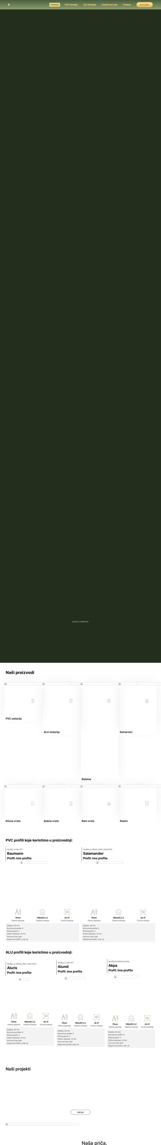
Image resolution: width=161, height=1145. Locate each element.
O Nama (127, 4)
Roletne (86, 779)
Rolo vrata (88, 821)
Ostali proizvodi (109, 4)
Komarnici (126, 732)
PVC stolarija (71, 4)
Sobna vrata (51, 821)
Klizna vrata (13, 821)
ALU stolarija (89, 4)
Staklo (124, 821)
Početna (55, 4)
